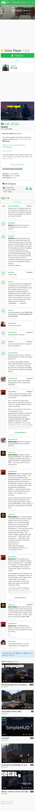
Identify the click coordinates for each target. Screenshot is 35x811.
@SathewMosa (13, 442)
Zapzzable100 (12, 378)
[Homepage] (11, 67)
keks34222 (11, 223)
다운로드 (19, 55)
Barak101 (19, 133)
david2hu (11, 236)
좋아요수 (17, 124)
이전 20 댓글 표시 (17, 201)
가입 (24, 653)
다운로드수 (7, 124)
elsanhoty (11, 452)
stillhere (13, 65)
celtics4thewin (13, 353)
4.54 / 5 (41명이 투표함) (6, 128)
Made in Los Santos (7, 803)
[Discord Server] (16, 67)
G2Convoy (11, 641)
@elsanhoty (12, 474)
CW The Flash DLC (23, 139)
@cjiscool (11, 225)
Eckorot (10, 281)
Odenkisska (12, 323)
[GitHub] (14, 67)
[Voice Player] (17, 111)
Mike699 (11, 342)
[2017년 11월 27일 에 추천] (2, 50)
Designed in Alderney (7, 801)
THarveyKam (12, 332)
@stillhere (11, 238)
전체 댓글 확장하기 (20, 432)
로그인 (18, 653)
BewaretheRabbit (13, 206)
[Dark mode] (29, 2)
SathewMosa (12, 391)
